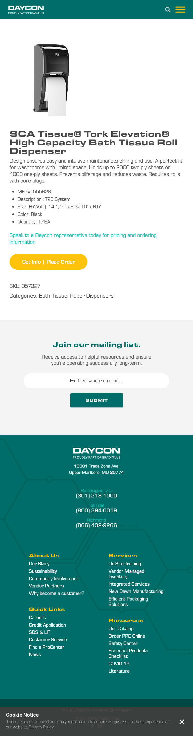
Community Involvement (53, 578)
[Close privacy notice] (182, 722)
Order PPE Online (127, 635)
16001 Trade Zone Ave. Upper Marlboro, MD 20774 (96, 469)
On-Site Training (125, 563)
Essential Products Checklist (128, 653)
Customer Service (48, 639)
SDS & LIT (39, 632)
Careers (37, 617)
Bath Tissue (53, 295)
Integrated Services (129, 583)
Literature (119, 670)
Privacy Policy (41, 726)
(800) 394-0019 (96, 510)
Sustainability (43, 571)
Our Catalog (121, 628)
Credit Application (47, 624)
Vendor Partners (46, 585)
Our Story (39, 563)
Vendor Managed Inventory (126, 573)
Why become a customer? (56, 593)
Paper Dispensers (92, 295)
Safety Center (123, 643)
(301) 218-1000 (96, 495)
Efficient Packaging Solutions (128, 601)
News (35, 654)
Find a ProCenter (46, 647)
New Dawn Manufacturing (136, 591)
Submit (96, 400)
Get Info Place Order (48, 261)
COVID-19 (119, 663)
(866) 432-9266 (96, 525)
